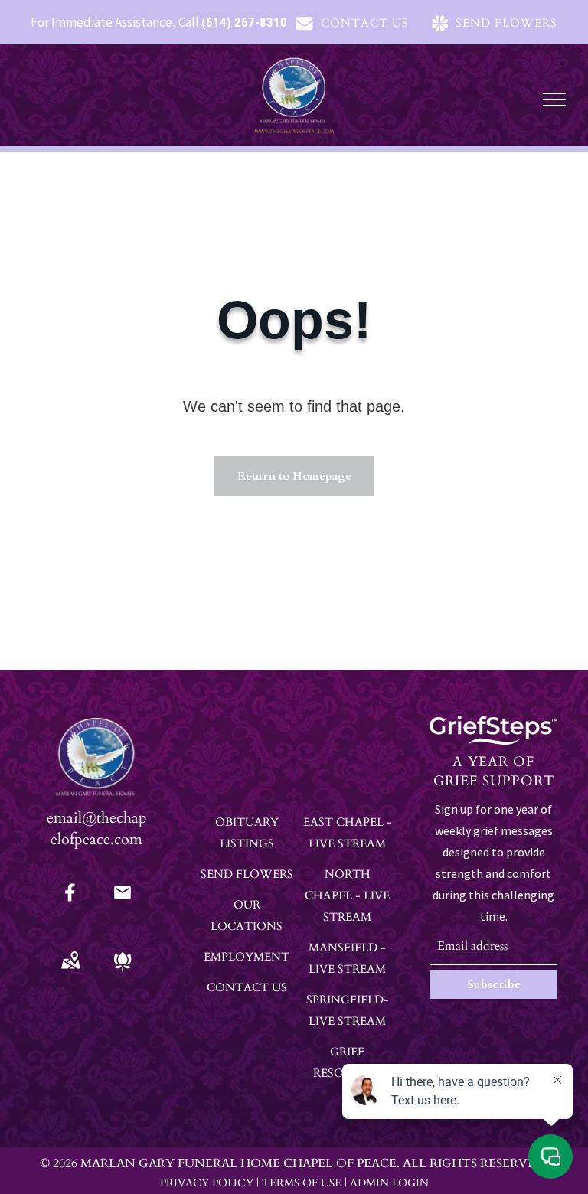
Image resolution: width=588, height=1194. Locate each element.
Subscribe (494, 984)
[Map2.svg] (70, 971)
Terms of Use (301, 1183)
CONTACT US (247, 987)
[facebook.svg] (70, 902)
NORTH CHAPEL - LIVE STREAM (347, 895)
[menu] (554, 99)
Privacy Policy (206, 1183)
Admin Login (389, 1183)
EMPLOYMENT (246, 956)
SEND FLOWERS (247, 874)
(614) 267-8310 (244, 22)
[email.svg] (122, 897)
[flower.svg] (122, 971)
